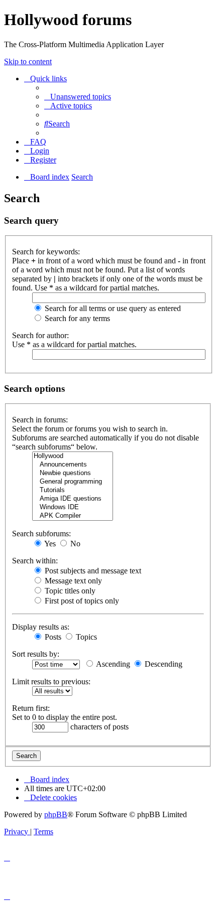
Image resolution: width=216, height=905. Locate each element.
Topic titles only (69, 590)
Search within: (35, 560)
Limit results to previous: (51, 681)
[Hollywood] (73, 456)
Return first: (31, 708)
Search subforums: (41, 533)
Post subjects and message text (92, 570)
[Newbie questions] (73, 473)
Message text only (72, 580)
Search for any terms (76, 318)
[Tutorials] (73, 490)
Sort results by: (35, 654)
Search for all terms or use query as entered (112, 308)
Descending (162, 664)
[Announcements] (73, 465)
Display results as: (40, 627)
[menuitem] (77, 96)
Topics (85, 637)
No (74, 543)
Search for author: (40, 335)
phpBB (55, 814)
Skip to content (28, 61)
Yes (49, 543)
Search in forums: (40, 419)
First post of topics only (81, 600)
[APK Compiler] (73, 516)
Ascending (112, 664)
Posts (52, 637)
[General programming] (73, 482)
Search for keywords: (46, 251)
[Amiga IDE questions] (73, 499)
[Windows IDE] (73, 507)
